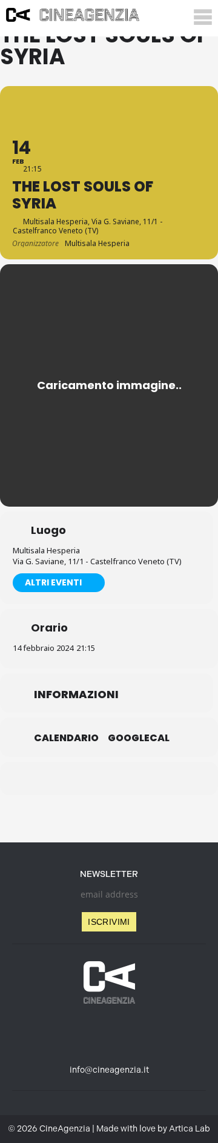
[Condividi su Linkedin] (83, 778)
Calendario (66, 738)
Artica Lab (189, 1129)
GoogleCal (139, 738)
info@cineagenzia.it (109, 1070)
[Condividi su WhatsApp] (107, 778)
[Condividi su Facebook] (59, 778)
